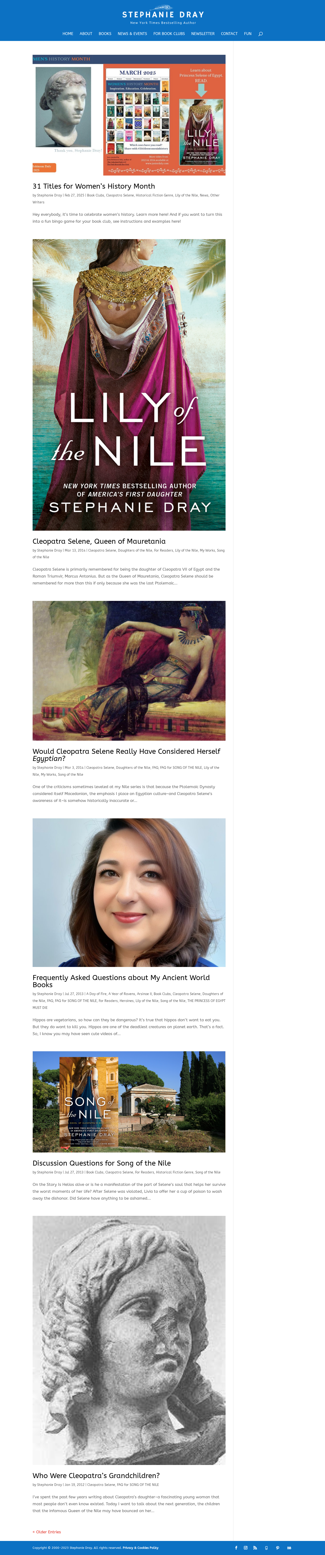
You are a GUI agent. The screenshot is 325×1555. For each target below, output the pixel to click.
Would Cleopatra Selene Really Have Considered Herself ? (126, 755)
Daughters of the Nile (135, 551)
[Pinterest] (277, 1548)
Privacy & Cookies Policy (140, 1548)
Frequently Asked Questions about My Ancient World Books (121, 981)
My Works (207, 551)
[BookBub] (289, 1548)
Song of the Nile (70, 775)
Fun (247, 34)
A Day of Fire (96, 994)
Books (105, 34)
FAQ (155, 768)
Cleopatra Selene (120, 195)
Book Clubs (95, 195)
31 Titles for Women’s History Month (94, 186)
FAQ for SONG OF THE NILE (181, 768)
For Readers (163, 551)
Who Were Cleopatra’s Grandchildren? (96, 1475)
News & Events (132, 34)
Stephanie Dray (49, 195)
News (204, 195)
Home (68, 34)
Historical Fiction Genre (154, 195)
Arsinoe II (144, 994)
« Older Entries (47, 1532)
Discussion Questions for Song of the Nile (102, 1163)
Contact (229, 34)
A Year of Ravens (121, 994)
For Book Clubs (169, 34)
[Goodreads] (266, 1548)
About (86, 34)
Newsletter (203, 34)
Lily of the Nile (186, 195)
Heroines (127, 1001)
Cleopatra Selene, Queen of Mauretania (99, 541)
